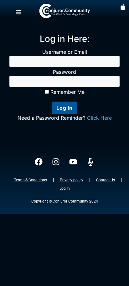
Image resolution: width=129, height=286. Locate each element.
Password (64, 71)
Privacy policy (71, 180)
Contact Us (105, 180)
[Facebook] (39, 162)
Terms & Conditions (30, 180)
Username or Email (64, 51)
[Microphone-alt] (90, 162)
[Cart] (123, 6)
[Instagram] (56, 162)
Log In (64, 188)
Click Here (99, 118)
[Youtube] (73, 162)
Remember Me (67, 91)
